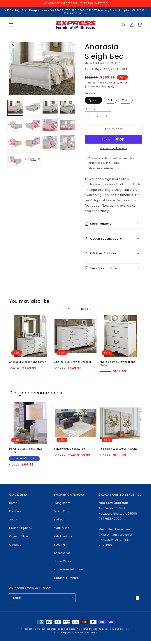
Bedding (59, 544)
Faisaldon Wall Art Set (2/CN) (118, 449)
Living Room (62, 503)
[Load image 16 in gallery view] (33, 160)
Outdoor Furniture (66, 578)
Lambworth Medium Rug (69, 449)
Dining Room (62, 511)
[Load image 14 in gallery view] (68, 143)
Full (110, 100)
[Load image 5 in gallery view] (15, 125)
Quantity (90, 108)
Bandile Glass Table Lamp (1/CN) (26, 450)
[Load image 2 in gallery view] (33, 108)
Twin (125, 100)
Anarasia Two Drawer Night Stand (117, 363)
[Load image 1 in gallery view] (15, 108)
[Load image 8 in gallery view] (50, 125)
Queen (93, 100)
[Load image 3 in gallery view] (50, 108)
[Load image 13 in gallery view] (50, 143)
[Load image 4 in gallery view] (68, 108)
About (13, 519)
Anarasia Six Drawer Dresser (72, 362)
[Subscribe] (71, 597)
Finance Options (20, 528)
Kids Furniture (63, 536)
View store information (104, 168)
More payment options (113, 148)
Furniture (15, 511)
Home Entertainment (68, 569)
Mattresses (61, 528)
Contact (15, 544)
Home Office (63, 561)
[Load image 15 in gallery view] (15, 160)
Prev (66, 309)
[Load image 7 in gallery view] (33, 125)
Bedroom (60, 519)
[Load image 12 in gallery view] (33, 143)
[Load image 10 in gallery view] (15, 143)
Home (13, 503)
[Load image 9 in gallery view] (68, 125)
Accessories (62, 553)
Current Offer (18, 536)
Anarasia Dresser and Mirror (27, 362)
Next (84, 309)
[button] (11, 25)
